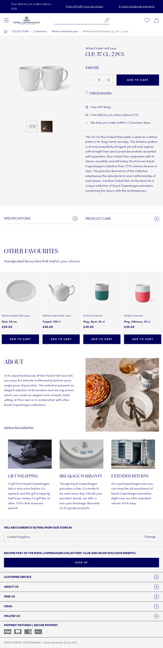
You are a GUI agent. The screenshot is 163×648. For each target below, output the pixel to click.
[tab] (81, 577)
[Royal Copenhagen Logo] (27, 20)
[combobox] (81, 20)
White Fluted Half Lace (65, 31)
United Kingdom (18, 537)
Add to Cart (137, 80)
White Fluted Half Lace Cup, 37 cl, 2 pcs (105, 31)
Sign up (81, 562)
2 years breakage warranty (137, 6)
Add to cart (20, 339)
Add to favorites (101, 92)
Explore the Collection (19, 427)
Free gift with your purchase (84, 6)
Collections (40, 31)
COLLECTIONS (20, 31)
